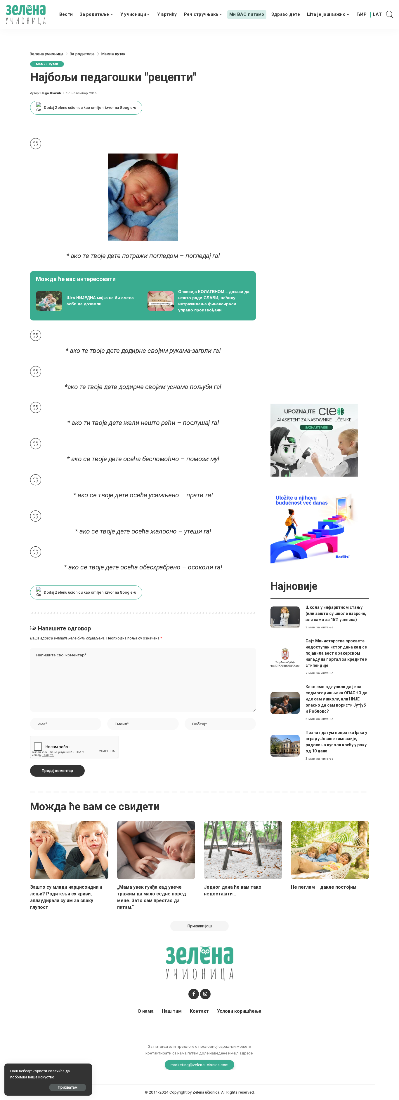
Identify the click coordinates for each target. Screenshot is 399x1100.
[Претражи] (390, 14)
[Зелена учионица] (26, 14)
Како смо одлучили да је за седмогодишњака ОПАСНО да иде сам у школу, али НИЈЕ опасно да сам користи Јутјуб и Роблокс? (336, 699)
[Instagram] (205, 994)
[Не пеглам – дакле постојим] (330, 850)
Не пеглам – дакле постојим (323, 887)
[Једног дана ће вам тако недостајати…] (243, 850)
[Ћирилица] (361, 14)
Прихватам (67, 1087)
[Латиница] (377, 14)
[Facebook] (193, 994)
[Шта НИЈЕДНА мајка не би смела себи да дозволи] (87, 301)
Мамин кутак (47, 64)
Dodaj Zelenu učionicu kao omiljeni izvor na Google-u (90, 107)
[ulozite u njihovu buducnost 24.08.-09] (314, 527)
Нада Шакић (50, 93)
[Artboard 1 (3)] (314, 439)
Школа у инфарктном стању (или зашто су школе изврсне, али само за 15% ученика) (336, 613)
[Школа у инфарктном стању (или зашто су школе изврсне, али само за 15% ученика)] (285, 617)
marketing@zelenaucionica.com (200, 1064)
